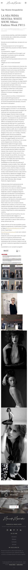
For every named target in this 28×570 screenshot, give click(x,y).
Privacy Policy (12, 564)
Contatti (14, 541)
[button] (2, 3)
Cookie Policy (20, 564)
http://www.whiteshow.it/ (8, 232)
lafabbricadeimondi (14, 28)
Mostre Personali (17, 29)
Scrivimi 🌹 (14, 506)
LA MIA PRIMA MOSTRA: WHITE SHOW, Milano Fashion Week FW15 (13, 20)
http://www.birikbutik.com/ (14, 228)
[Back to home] (14, 3)
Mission (14, 539)
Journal (14, 544)
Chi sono (14, 536)
